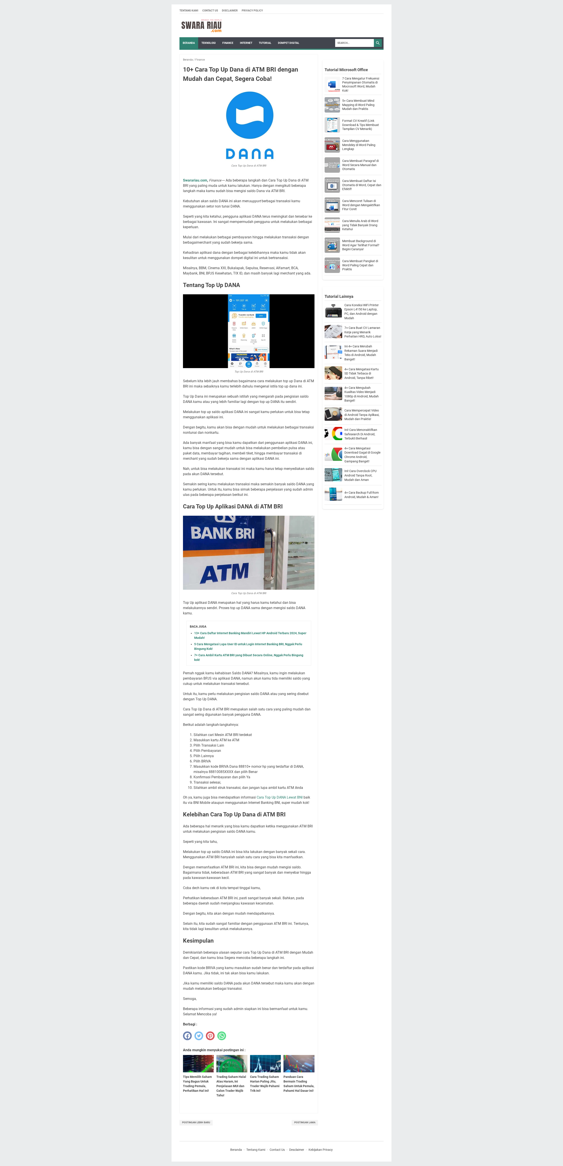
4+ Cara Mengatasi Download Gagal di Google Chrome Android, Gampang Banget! (362, 455)
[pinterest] (210, 1035)
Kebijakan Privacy (321, 1149)
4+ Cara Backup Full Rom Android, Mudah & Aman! (361, 495)
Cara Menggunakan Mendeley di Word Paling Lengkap (358, 144)
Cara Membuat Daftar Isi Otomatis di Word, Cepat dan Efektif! (361, 185)
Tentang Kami (188, 10)
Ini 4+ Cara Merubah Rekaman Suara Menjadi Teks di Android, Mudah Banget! (361, 353)
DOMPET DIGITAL (288, 42)
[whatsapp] (221, 1035)
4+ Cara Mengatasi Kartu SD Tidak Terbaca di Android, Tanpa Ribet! (361, 373)
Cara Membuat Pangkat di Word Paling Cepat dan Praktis (360, 265)
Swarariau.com (195, 180)
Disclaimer (230, 10)
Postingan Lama (304, 1122)
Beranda (189, 42)
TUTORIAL (265, 42)
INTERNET (246, 42)
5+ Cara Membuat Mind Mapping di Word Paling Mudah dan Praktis (358, 104)
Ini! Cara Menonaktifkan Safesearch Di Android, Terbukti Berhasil (360, 434)
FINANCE (227, 42)
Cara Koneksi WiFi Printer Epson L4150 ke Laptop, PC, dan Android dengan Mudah (361, 311)
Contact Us (210, 10)
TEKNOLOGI (208, 42)
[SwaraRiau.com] (201, 25)
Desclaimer (296, 1149)
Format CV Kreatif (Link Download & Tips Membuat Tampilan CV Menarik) (360, 124)
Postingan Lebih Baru (196, 1122)
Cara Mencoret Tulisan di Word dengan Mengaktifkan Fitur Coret (361, 205)
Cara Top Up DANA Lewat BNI (280, 797)
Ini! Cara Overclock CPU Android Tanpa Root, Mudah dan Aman (360, 475)
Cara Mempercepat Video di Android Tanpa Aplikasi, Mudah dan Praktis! (361, 415)
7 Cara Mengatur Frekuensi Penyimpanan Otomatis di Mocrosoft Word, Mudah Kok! (360, 84)
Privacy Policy (252, 10)
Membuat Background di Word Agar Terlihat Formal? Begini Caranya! (360, 245)
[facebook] (187, 1035)
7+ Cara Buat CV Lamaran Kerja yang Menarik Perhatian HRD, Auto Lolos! (362, 332)
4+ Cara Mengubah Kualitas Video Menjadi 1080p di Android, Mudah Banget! (361, 394)
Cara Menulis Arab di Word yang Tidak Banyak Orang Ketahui (360, 225)
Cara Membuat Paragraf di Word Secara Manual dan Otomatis (360, 165)
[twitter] (198, 1035)
